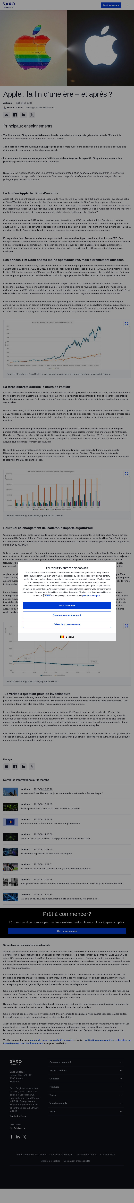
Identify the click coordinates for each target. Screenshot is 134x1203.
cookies (64, 594)
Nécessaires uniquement (67, 615)
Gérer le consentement (67, 625)
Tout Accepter (67, 606)
